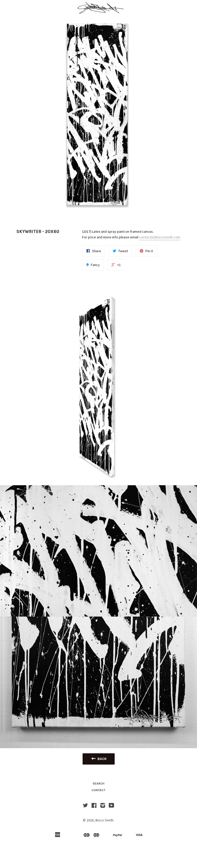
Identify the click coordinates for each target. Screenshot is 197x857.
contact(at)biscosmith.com (159, 237)
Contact (98, 790)
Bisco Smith (104, 820)
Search (98, 783)
